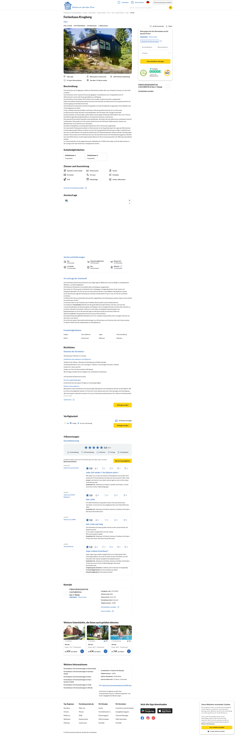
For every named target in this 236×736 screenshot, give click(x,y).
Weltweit (67, 719)
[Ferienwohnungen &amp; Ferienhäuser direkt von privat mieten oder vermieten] (79, 7)
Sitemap (67, 723)
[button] (216, 731)
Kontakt (101, 723)
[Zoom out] (129, 203)
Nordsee (67, 708)
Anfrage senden (122, 405)
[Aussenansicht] (98, 51)
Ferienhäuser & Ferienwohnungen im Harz (77, 676)
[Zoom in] (129, 200)
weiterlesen (68, 399)
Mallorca (67, 715)
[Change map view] (66, 201)
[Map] (98, 225)
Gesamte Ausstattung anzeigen (74, 188)
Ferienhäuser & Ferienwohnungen (72, 12)
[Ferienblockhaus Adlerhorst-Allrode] (74, 632)
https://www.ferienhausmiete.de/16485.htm (116, 685)
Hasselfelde (77, 305)
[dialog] (217, 717)
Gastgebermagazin (122, 712)
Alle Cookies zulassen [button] (217, 727)
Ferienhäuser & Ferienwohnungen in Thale (77, 685)
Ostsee (66, 712)
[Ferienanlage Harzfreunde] (121, 632)
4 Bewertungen (82, 597)
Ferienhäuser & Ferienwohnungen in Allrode (78, 688)
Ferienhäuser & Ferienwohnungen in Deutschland (80, 668)
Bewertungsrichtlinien (70, 461)
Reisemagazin (104, 715)
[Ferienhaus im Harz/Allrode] (97, 632)
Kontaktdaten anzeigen (146, 91)
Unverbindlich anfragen (155, 61)
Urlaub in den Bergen (117, 670)
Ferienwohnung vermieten (162, 2)
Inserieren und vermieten (125, 708)
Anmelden (125, 2)
